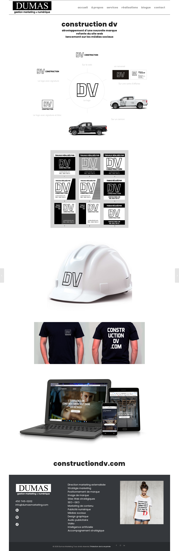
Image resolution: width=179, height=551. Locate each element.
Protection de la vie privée (100, 546)
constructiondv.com (89, 463)
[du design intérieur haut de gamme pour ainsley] (2, 275)
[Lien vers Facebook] (116, 545)
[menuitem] (83, 7)
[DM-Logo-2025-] (32, 7)
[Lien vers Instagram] (120, 545)
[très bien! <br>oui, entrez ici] (177, 275)
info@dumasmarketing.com (31, 504)
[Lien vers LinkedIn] (124, 545)
